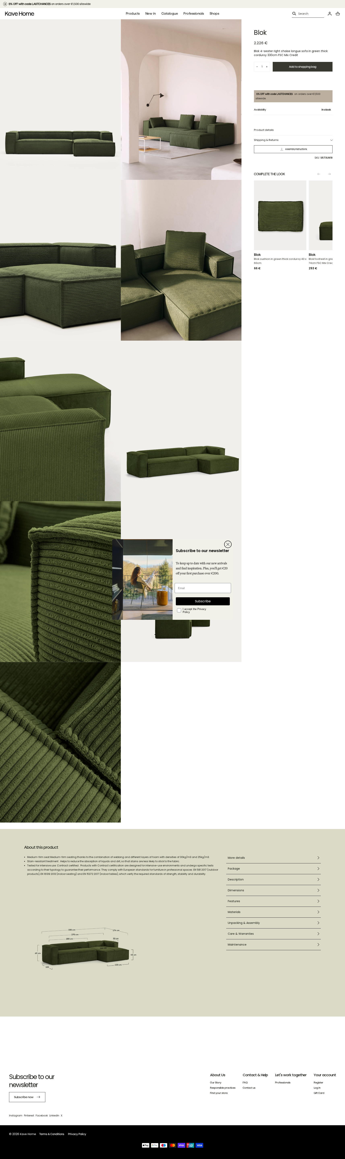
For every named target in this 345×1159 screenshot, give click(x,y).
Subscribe (203, 601)
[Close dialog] (227, 544)
